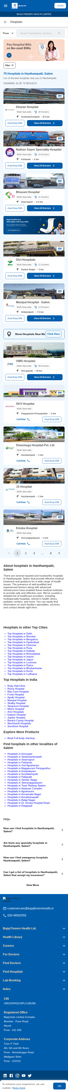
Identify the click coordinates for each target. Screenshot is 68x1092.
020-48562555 (16, 915)
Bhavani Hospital (28, 192)
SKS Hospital (25, 403)
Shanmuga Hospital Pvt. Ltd (35, 445)
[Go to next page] (59, 553)
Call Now (21, 419)
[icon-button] (5, 22)
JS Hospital (24, 486)
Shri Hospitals (25, 259)
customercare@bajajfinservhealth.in (30, 908)
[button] (34, 928)
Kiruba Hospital (26, 528)
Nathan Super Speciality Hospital (38, 149)
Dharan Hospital (27, 107)
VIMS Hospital (25, 361)
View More (32, 885)
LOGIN (60, 6)
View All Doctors (42, 123)
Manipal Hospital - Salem (33, 302)
